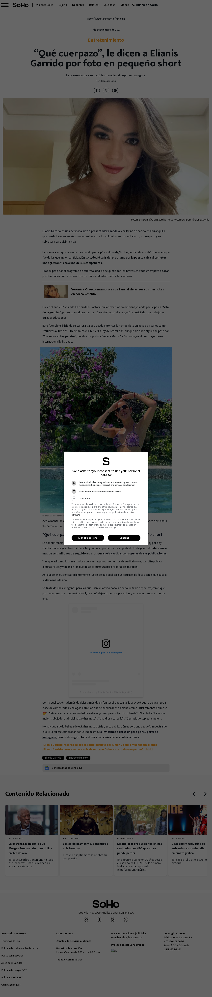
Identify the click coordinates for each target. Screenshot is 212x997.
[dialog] (106, 498)
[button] (106, 498)
